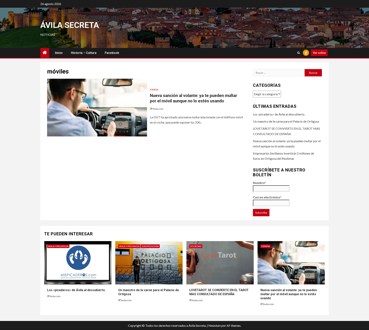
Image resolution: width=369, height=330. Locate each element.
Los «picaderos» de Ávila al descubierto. (279, 114)
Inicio (59, 53)
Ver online (319, 52)
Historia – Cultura (83, 53)
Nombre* (259, 183)
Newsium (214, 325)
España (154, 89)
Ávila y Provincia (58, 246)
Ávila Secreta (69, 25)
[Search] (298, 53)
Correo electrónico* (267, 197)
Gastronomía (150, 246)
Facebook (112, 53)
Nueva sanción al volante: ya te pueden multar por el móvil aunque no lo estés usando (288, 294)
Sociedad (195, 246)
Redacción (158, 108)
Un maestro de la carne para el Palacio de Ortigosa (286, 121)
